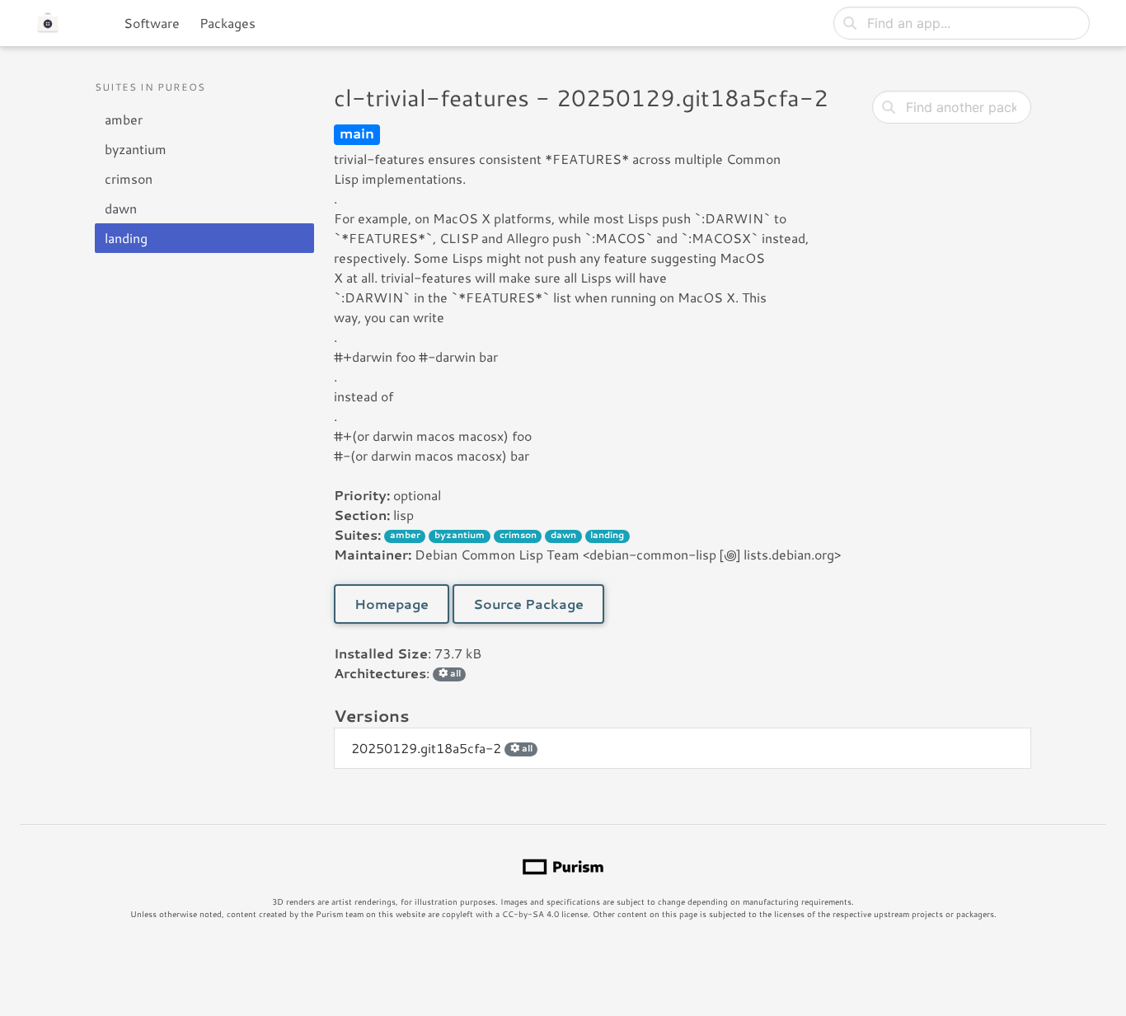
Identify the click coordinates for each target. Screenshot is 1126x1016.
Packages (227, 22)
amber (124, 119)
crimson (128, 178)
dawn (121, 208)
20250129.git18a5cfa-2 (442, 747)
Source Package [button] (528, 603)
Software (152, 22)
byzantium (136, 148)
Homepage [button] (391, 603)
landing (126, 237)
